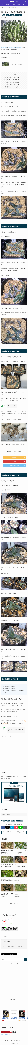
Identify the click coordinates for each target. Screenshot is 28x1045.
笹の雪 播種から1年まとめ (11, 87)
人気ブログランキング (5, 1034)
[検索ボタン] (26, 1)
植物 (4, 15)
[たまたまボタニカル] (14, 1)
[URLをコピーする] (25, 827)
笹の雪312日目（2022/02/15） (12, 77)
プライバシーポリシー (20, 1040)
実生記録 (12, 15)
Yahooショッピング (14, 465)
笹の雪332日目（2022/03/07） (12, 80)
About (8, 1040)
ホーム (4, 1040)
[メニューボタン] (1, 1)
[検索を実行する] (25, 959)
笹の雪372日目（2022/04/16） (12, 84)
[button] (3, 827)
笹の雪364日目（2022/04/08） (12, 82)
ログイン (16, 946)
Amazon (14, 457)
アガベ (8, 15)
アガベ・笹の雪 (18, 15)
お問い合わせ (12, 1040)
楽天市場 (14, 461)
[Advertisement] (14, 756)
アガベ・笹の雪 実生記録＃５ (17, 64)
